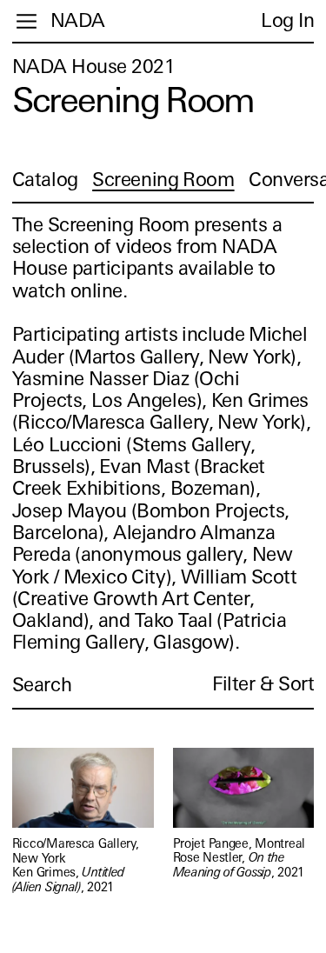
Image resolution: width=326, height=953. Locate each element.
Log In (287, 20)
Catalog (45, 179)
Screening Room (163, 179)
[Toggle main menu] (26, 21)
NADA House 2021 (94, 66)
